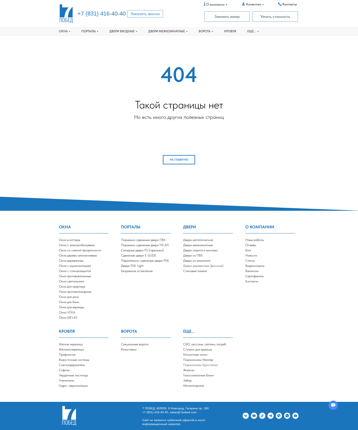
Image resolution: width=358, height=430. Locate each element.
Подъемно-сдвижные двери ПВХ (143, 240)
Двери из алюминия (196, 261)
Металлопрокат (193, 386)
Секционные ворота (134, 344)
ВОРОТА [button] (204, 31)
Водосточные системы (74, 360)
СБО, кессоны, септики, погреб (204, 344)
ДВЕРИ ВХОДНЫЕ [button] (122, 31)
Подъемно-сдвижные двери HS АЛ (145, 245)
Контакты (289, 4)
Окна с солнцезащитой (75, 271)
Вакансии (252, 271)
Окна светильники (71, 281)
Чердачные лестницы (73, 375)
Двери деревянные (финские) (203, 266)
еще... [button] (251, 31)
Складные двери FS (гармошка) (142, 250)
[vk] (246, 417)
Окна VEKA (67, 312)
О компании (215, 4)
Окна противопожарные (75, 292)
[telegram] (270, 417)
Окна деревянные (71, 261)
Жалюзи (188, 370)
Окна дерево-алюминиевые (78, 255)
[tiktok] (262, 417)
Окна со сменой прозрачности (80, 250)
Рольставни (129, 349)
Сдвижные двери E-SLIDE (138, 255)
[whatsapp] (287, 417)
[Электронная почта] (295, 417)
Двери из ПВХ (193, 255)
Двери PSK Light (132, 266)
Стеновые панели (195, 271)
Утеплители (66, 380)
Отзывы (250, 245)
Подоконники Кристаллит (200, 365)
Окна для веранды (71, 307)
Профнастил (67, 355)
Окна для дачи (69, 297)
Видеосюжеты (254, 266)
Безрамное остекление (137, 271)
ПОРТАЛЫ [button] (88, 31)
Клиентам (253, 4)
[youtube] (254, 417)
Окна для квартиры (72, 286)
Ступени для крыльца (197, 349)
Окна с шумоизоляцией (75, 266)
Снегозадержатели (72, 365)
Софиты (64, 370)
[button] (145, 13)
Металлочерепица (71, 349)
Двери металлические (198, 240)
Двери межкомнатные (198, 245)
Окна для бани (69, 302)
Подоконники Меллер (198, 360)
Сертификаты (254, 276)
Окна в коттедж (69, 240)
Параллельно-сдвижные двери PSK (145, 261)
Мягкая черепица (71, 344)
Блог (248, 250)
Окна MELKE (68, 317)
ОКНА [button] (63, 31)
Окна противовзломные (75, 276)
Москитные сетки (195, 355)
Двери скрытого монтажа (200, 250)
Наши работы (254, 240)
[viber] (279, 417)
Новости (251, 255)
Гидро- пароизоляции (73, 386)
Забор (187, 380)
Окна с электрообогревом (77, 245)
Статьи (250, 261)
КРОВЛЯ (230, 31)
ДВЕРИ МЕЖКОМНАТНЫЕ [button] (166, 31)
